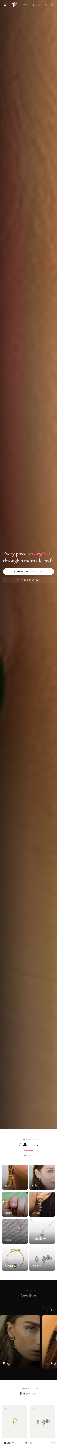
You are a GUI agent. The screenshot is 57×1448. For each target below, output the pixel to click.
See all (28, 1155)
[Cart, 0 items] (52, 4)
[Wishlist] (39, 4)
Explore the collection (28, 571)
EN (24, 5)
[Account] (45, 4)
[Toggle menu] (5, 5)
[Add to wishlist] (24, 1408)
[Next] (52, 1310)
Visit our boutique (28, 580)
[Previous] (45, 1310)
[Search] (32, 4)
